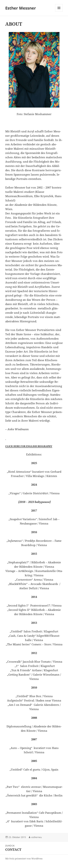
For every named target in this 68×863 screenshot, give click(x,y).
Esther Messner (20, 8)
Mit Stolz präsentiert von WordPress (23, 858)
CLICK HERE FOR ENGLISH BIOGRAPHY (28, 446)
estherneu (36, 837)
